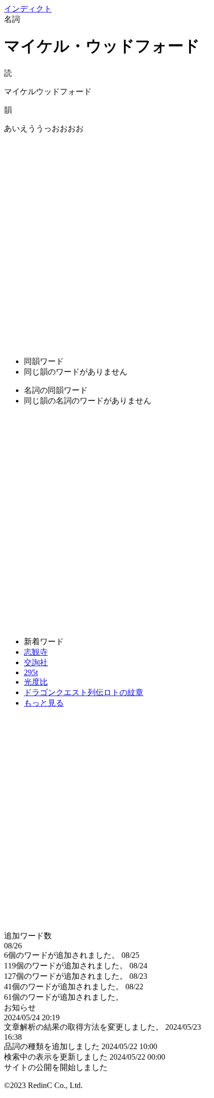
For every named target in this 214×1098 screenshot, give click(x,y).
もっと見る (44, 703)
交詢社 (36, 662)
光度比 (36, 682)
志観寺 (36, 652)
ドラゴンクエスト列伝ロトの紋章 (83, 692)
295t (31, 672)
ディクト (28, 8)
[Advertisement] (107, 241)
